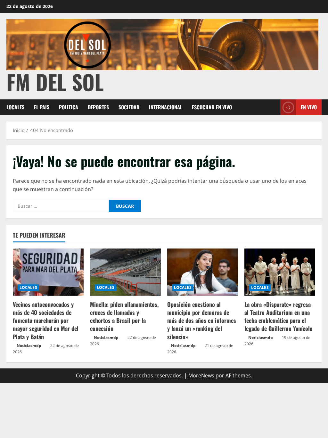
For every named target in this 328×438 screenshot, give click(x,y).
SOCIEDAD (129, 107)
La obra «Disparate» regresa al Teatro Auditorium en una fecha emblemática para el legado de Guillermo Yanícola (278, 316)
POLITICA (68, 107)
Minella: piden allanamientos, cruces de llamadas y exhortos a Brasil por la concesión (124, 316)
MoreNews (201, 375)
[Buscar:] (61, 206)
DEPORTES (98, 107)
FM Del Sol (55, 81)
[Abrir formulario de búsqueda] (273, 107)
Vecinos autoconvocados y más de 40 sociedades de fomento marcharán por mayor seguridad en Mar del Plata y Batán (45, 320)
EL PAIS (41, 107)
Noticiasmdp (29, 345)
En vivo (309, 107)
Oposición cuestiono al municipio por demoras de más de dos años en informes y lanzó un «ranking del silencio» (201, 320)
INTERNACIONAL (165, 107)
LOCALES (15, 107)
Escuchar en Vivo (212, 107)
